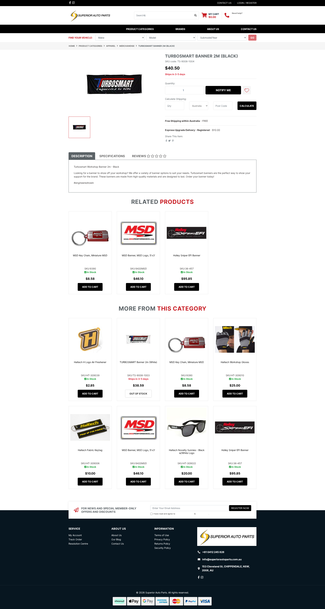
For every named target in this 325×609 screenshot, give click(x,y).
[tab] (82, 156)
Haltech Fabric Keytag (90, 450)
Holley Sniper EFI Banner (186, 255)
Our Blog (116, 539)
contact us (224, 3)
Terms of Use (161, 535)
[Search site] (195, 15)
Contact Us (248, 29)
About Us (213, 29)
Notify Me (223, 90)
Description (81, 156)
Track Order (75, 539)
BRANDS (180, 29)
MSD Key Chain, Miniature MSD (90, 255)
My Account (75, 535)
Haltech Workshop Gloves (235, 362)
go (252, 37)
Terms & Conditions (185, 514)
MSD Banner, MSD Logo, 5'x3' (138, 255)
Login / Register (246, 3)
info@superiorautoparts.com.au (222, 559)
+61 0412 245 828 (244, 16)
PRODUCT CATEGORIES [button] (140, 29)
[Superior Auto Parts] (90, 15)
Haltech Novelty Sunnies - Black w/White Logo (186, 451)
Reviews (139, 156)
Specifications (112, 156)
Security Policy (162, 547)
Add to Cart (90, 286)
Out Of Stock (138, 393)
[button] (246, 90)
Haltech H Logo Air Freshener (90, 362)
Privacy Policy (202, 514)
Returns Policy (162, 543)
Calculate (247, 105)
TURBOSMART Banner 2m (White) (138, 362)
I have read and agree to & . (181, 514)
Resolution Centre (78, 543)
